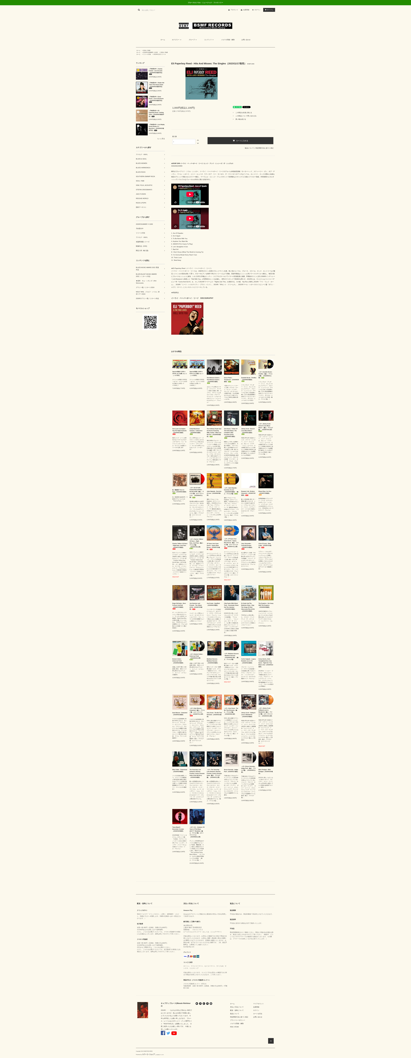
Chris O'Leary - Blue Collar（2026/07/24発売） (264, 545)
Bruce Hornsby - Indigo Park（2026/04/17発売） (231, 770)
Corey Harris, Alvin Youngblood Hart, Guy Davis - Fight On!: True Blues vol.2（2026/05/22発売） (265, 662)
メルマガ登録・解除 (228, 40)
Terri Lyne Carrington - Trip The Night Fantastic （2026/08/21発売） (179, 430)
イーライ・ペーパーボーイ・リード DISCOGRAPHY (192, 298)
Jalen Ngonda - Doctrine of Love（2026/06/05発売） (214, 493)
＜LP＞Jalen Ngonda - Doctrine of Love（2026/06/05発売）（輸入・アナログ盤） (231, 490)
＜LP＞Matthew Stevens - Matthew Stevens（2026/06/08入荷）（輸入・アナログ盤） (231, 656)
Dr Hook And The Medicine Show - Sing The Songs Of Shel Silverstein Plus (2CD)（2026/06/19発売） (248, 607)
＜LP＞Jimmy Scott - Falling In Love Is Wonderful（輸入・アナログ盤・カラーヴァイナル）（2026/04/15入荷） (265, 712)
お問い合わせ (245, 40)
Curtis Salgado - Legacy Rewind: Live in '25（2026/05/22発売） (248, 661)
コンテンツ (208, 40)
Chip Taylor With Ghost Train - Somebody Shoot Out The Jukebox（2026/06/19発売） (231, 606)
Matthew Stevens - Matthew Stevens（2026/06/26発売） (213, 661)
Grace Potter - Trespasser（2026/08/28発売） (231, 379)
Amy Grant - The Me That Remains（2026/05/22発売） (214, 714)
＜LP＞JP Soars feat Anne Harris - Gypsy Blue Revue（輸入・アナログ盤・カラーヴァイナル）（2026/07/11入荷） (231, 542)
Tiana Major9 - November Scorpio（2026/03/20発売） (178, 829)
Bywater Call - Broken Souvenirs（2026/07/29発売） (248, 493)
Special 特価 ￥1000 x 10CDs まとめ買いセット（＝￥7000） (179, 373)
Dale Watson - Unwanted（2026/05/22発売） (179, 713)
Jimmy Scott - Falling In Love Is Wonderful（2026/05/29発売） (248, 714)
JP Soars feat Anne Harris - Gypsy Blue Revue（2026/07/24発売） (213, 546)
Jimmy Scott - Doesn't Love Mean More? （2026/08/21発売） (248, 430)
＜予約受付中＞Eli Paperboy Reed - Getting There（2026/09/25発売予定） (156, 113)
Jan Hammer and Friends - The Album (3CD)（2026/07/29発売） (196, 606)
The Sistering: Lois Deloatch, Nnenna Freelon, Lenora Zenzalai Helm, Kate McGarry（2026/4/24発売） (197, 773)
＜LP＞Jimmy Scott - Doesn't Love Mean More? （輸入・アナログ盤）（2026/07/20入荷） (265, 426)
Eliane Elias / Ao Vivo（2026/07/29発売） (264, 492)
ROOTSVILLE (168, 1024)
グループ (192, 40)
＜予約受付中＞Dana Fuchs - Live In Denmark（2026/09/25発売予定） (156, 98)
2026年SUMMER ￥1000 (150, 52)
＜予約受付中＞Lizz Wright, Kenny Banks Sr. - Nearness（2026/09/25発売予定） (157, 127)
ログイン (258, 10)
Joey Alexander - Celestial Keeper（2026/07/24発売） (247, 545)
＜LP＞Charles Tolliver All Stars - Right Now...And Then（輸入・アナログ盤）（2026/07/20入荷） (197, 543)
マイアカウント (258, 1004)
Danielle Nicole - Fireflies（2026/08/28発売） (248, 378)
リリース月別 (147, 54)
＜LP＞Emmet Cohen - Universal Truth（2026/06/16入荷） (196, 656)
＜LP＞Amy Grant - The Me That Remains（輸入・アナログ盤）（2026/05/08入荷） (231, 711)
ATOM (236, 1027)
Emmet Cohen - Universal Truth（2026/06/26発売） (178, 661)
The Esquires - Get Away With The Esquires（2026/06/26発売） (265, 605)
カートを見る (257, 1013)
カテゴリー (175, 40)
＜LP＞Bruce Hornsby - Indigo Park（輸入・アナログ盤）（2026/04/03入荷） (248, 769)
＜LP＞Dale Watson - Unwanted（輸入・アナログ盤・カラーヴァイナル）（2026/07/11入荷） (197, 711)
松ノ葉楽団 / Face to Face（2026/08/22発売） (179, 491)
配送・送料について (237, 1010)
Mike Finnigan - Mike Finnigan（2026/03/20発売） (265, 771)
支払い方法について (237, 1007)
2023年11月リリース (160, 54)
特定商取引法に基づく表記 (264, 148)
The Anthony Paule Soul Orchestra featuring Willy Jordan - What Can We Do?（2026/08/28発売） (214, 432)
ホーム (163, 40)
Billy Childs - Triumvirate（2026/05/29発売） (179, 770)
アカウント (234, 10)
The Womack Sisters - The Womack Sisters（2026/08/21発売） (213, 379)
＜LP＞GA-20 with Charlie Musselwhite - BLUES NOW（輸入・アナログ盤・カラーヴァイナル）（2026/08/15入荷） (197, 492)
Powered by (139, 1054)
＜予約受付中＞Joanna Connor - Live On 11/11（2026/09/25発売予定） (156, 70)
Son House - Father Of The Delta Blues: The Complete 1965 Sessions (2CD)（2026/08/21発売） (230, 432)
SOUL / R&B (146, 50)
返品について (249, 148)
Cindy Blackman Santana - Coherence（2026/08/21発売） (196, 430)
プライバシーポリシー (237, 1020)
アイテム (270, 10)
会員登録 (246, 10)
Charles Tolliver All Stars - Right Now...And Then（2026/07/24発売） (179, 545)
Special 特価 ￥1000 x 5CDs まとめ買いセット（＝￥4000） (197, 373)
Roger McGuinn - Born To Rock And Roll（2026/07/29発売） (179, 605)
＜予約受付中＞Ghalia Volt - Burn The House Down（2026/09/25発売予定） (156, 84)
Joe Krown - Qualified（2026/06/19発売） (213, 604)
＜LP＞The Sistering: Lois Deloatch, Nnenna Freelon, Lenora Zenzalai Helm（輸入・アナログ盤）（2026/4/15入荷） (214, 773)
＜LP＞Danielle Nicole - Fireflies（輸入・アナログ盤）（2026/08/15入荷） (265, 375)
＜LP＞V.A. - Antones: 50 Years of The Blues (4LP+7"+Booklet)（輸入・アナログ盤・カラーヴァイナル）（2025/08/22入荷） (197, 832)
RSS (231, 1027)
